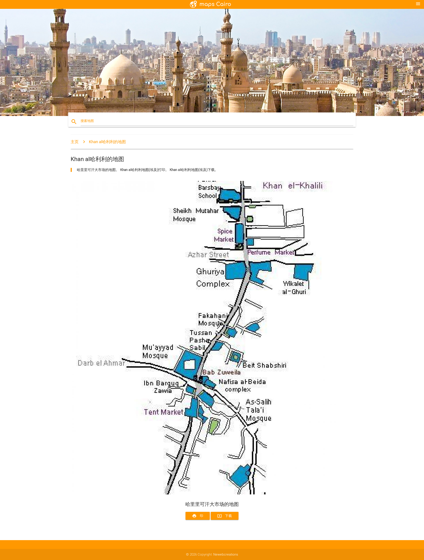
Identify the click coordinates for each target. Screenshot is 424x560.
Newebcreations (225, 554)
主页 (75, 141)
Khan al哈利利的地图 (107, 141)
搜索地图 (87, 121)
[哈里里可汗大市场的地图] (203, 493)
